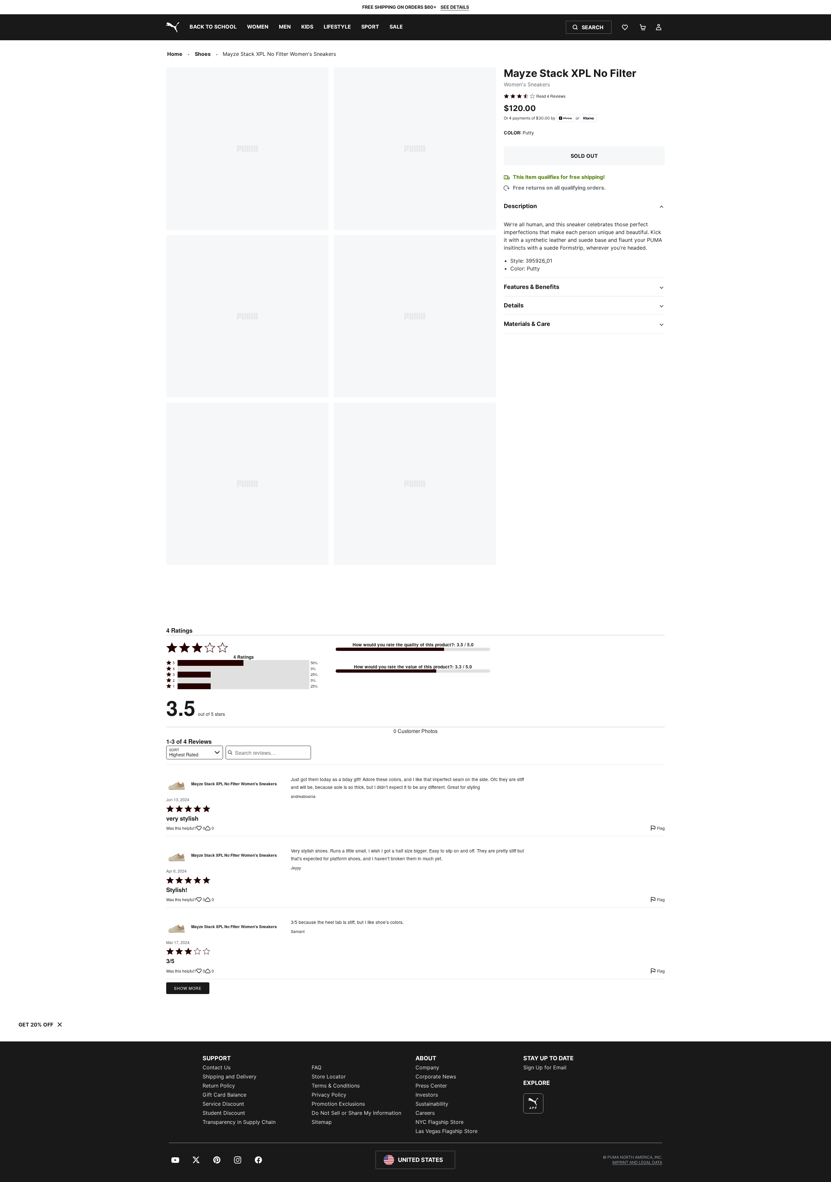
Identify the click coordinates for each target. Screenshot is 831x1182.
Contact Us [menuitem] (216, 1067)
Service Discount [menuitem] (223, 1104)
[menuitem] (213, 27)
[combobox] (194, 752)
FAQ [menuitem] (316, 1067)
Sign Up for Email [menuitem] (544, 1067)
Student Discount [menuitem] (224, 1113)
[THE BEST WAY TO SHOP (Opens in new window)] (533, 1103)
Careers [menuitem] (425, 1113)
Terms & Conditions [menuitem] (336, 1085)
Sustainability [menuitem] (432, 1104)
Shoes (203, 54)
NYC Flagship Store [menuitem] (440, 1122)
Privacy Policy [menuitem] (329, 1094)
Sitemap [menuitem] (322, 1122)
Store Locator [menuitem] (329, 1076)
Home (174, 54)
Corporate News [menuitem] (436, 1076)
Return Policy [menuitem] (219, 1085)
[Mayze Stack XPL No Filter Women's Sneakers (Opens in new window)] (176, 785)
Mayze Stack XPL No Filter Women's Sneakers (234, 784)
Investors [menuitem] (427, 1094)
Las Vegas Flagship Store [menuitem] (447, 1131)
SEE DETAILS (454, 7)
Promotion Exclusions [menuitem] (338, 1104)
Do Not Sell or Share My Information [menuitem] (356, 1113)
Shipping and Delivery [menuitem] (229, 1076)
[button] (243, 663)
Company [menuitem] (427, 1067)
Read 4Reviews (550, 96)
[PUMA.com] (171, 27)
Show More (188, 988)
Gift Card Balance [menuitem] (224, 1094)
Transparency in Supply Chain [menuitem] (239, 1122)
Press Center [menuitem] (431, 1085)
